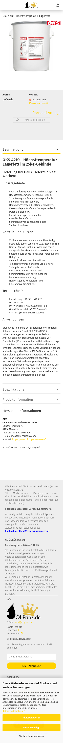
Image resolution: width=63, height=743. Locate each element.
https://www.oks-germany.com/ (29, 439)
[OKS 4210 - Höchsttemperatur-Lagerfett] (31, 46)
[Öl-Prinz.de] (31, 5)
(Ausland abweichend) (38, 103)
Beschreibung (13, 149)
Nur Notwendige (31, 727)
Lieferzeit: (8, 99)
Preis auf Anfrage (46, 112)
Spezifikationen (14, 389)
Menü (5, 5)
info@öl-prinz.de (24, 622)
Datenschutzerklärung (14, 711)
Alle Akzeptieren (31, 717)
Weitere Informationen (31, 736)
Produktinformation (18, 399)
